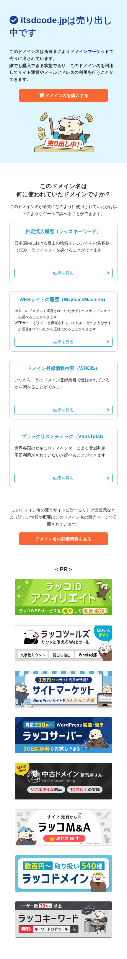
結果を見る (63, 273)
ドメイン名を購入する (67, 95)
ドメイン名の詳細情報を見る (63, 538)
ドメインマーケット (89, 51)
